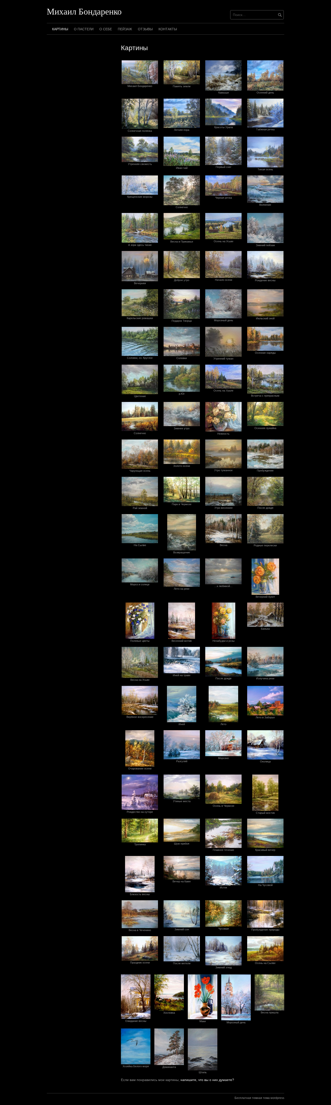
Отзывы (145, 29)
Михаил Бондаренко (84, 11)
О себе (105, 29)
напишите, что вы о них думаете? (207, 1080)
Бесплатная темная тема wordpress (259, 1098)
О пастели (84, 29)
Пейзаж (125, 29)
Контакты (167, 29)
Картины (60, 29)
